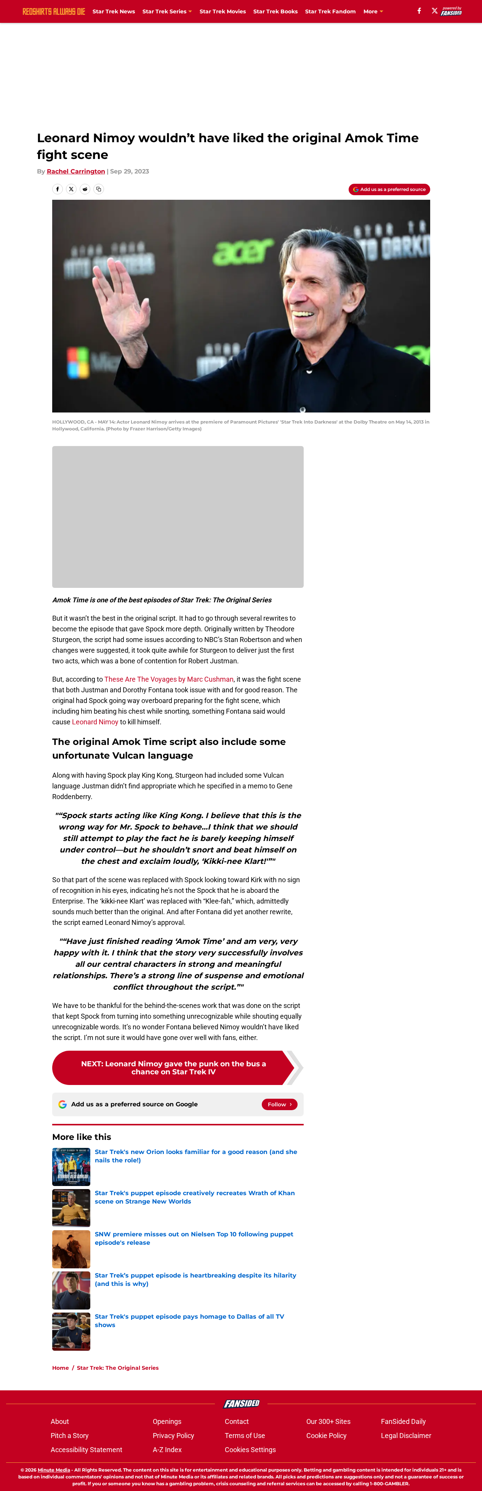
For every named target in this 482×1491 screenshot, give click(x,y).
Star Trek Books (275, 11)
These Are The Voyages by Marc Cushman (169, 679)
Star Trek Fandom (330, 11)
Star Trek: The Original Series (118, 1367)
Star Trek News (114, 11)
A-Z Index (167, 1450)
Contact (237, 1421)
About (60, 1421)
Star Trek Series (164, 11)
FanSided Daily (403, 1421)
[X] (435, 11)
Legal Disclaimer (406, 1436)
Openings (167, 1421)
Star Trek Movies (223, 11)
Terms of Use (245, 1436)
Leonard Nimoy (95, 722)
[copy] (98, 189)
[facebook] (419, 11)
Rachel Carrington (76, 171)
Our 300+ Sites (328, 1421)
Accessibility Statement (86, 1450)
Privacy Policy (173, 1436)
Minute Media (54, 1470)
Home (60, 1367)
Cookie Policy (326, 1436)
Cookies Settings (250, 1450)
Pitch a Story (70, 1436)
